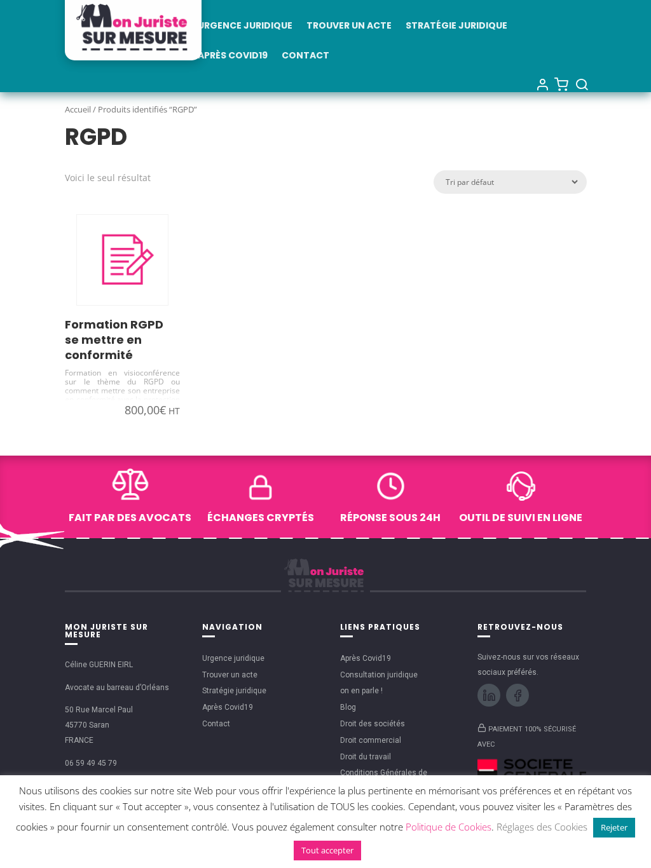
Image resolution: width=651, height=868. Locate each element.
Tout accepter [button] (327, 850)
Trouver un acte (349, 26)
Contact (305, 56)
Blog (348, 707)
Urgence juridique (245, 26)
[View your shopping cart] (561, 84)
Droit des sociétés (372, 723)
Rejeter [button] (614, 827)
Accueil (78, 109)
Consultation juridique (379, 674)
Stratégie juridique (456, 26)
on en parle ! (361, 690)
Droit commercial (370, 740)
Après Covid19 (233, 56)
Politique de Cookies (448, 826)
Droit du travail (365, 756)
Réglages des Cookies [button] (542, 826)
